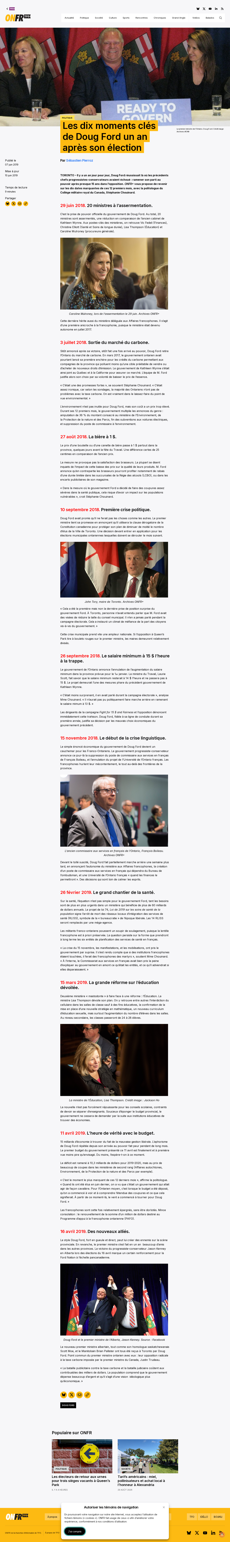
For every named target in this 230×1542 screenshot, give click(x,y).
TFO (192, 1516)
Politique (84, 17)
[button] (164, 1507)
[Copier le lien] (25, 203)
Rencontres (142, 17)
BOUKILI (218, 1516)
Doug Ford (68, 1405)
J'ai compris (74, 1531)
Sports (126, 17)
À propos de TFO (52, 1533)
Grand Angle (178, 17)
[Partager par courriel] (19, 203)
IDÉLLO (204, 1516)
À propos (52, 1516)
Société (99, 17)
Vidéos (196, 17)
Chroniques (160, 17)
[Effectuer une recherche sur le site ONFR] (220, 18)
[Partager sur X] (13, 203)
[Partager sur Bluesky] (7, 203)
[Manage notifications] (222, 1534)
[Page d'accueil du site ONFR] (18, 18)
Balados (210, 17)
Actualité (69, 17)
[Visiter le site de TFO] (10, 8)
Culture (113, 17)
